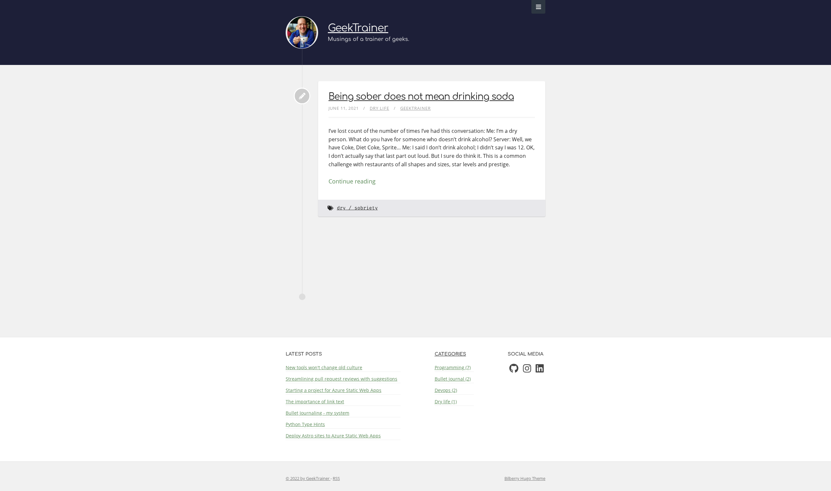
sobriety (366, 208)
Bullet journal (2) (453, 379)
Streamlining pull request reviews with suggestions (341, 379)
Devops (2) (446, 390)
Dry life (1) (446, 401)
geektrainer (415, 108)
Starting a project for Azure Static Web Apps (333, 390)
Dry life (379, 108)
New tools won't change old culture (324, 367)
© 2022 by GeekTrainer (308, 478)
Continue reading (352, 181)
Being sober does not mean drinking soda (421, 97)
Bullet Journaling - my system (317, 413)
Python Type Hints (305, 424)
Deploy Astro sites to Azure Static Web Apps (333, 436)
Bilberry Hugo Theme (524, 478)
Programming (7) (453, 367)
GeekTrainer (358, 28)
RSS (336, 478)
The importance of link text (315, 401)
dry (341, 208)
